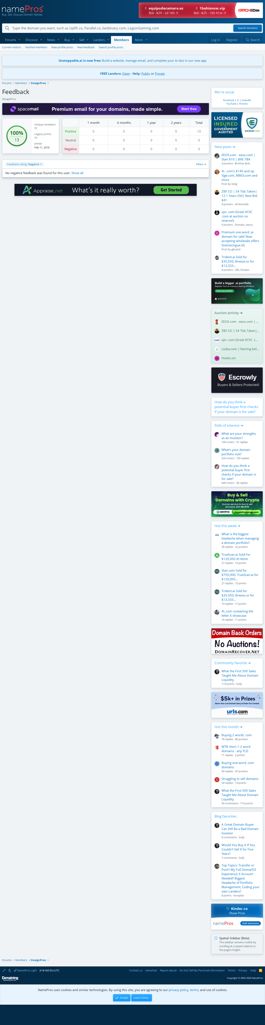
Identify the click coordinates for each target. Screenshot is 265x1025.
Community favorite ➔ (232, 662)
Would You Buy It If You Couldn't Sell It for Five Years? (238, 849)
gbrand (235, 249)
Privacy (242, 970)
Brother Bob (242, 163)
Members (121, 40)
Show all (77, 173)
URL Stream (242, 270)
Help (253, 970)
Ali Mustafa (241, 204)
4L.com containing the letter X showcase (237, 613)
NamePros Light (27, 970)
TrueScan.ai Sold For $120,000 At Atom (236, 556)
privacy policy (178, 990)
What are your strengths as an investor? (239, 435)
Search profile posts (111, 47)
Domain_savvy (244, 224)
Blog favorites (225, 816)
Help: (136, 73)
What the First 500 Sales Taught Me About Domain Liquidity (240, 675)
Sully (239, 684)
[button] (19, 40)
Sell (81, 40)
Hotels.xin (229, 358)
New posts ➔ (224, 146)
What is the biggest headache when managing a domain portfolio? (240, 538)
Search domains (248, 28)
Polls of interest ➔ (228, 425)
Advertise (151, 970)
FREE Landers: (110, 73)
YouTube (231, 103)
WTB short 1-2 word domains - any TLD (236, 748)
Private (160, 73)
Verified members (36, 47)
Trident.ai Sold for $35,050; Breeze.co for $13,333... (238, 261)
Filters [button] (200, 164)
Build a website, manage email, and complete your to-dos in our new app (132, 60)
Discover (31, 40)
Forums (10, 40)
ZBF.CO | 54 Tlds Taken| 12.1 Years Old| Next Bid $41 (239, 195)
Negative (70, 149)
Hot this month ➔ (228, 726)
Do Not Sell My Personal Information (202, 970)
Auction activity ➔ (228, 312)
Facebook (228, 100)
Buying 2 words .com (237, 735)
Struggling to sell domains (240, 779)
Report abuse (168, 970)
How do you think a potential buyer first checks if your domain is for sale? (236, 407)
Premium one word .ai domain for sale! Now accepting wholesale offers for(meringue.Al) (240, 238)
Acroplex (238, 895)
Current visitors (11, 47)
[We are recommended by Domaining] (10, 979)
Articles (243, 103)
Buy (67, 40)
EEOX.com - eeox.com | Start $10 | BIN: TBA (238, 157)
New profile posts (62, 47)
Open (126, 73)
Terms (231, 970)
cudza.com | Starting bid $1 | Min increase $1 (241, 349)
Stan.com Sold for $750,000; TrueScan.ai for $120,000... (240, 574)
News (51, 40)
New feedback (86, 47)
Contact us (135, 970)
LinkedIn (246, 100)
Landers (99, 40)
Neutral (70, 140)
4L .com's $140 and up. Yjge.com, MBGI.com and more (239, 175)
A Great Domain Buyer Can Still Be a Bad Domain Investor (240, 828)
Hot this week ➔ (227, 525)
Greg (234, 184)
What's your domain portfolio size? (236, 452)
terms (194, 990)
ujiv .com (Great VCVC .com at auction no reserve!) (237, 216)
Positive (70, 131)
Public (145, 73)
